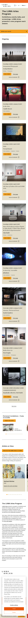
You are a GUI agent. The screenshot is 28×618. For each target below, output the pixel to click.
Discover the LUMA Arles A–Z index (12, 450)
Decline (14, 612)
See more (14, 406)
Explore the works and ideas (10, 486)
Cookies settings (14, 605)
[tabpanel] (14, 427)
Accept (14, 608)
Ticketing (21, 616)
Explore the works (9, 420)
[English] (19, 5)
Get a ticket (7, 74)
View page (15, 74)
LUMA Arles (5, 506)
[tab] (7, 494)
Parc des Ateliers (8, 521)
